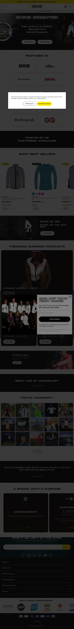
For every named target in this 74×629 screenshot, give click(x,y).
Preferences (29, 103)
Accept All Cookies (44, 103)
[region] (37, 100)
